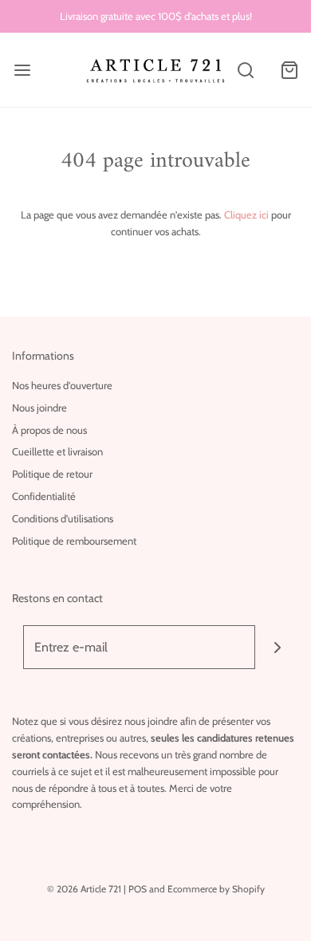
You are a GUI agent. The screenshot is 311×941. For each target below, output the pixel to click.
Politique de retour (52, 473)
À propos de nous (49, 429)
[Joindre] (277, 647)
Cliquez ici (246, 214)
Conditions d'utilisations (62, 518)
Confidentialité (44, 496)
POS (137, 889)
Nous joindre (39, 407)
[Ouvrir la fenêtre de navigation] (22, 70)
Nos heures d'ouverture (62, 385)
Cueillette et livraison (57, 451)
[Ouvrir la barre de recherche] (245, 70)
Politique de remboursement (74, 540)
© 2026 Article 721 (84, 889)
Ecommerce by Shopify (216, 889)
